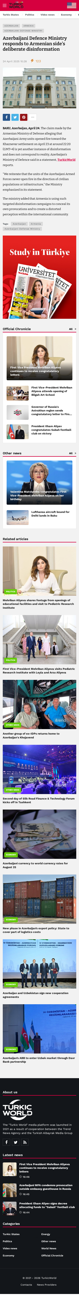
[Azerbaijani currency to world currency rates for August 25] (39, 834)
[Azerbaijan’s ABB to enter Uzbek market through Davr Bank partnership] (39, 1029)
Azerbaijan (11, 26)
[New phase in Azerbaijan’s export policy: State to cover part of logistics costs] (39, 899)
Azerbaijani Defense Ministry (23, 31)
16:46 (26, 1176)
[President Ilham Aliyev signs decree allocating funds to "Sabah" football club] (10, 1208)
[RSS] (24, 1142)
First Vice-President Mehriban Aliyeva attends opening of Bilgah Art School (51, 391)
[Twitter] (15, 1142)
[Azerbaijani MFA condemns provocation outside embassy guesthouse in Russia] (10, 1190)
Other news (12, 725)
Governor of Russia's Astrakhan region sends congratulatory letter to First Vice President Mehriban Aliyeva (51, 414)
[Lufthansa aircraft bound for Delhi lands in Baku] (18, 517)
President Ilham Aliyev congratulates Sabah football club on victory (51, 430)
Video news (10, 1248)
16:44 (26, 1212)
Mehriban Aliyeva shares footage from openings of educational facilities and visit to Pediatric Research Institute (38, 604)
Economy (11, 855)
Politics (10, 591)
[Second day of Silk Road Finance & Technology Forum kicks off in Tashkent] (39, 769)
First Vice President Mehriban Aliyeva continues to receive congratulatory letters (44, 1168)
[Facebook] (6, 1142)
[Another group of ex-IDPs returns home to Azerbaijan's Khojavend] (39, 704)
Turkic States (11, 1234)
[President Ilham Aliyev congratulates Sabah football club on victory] (18, 431)
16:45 (26, 1194)
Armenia (29, 26)
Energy (45, 1234)
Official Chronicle (52, 1255)
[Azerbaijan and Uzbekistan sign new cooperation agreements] (39, 964)
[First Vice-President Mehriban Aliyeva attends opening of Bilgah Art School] (18, 393)
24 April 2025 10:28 (15, 61)
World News (48, 1248)
